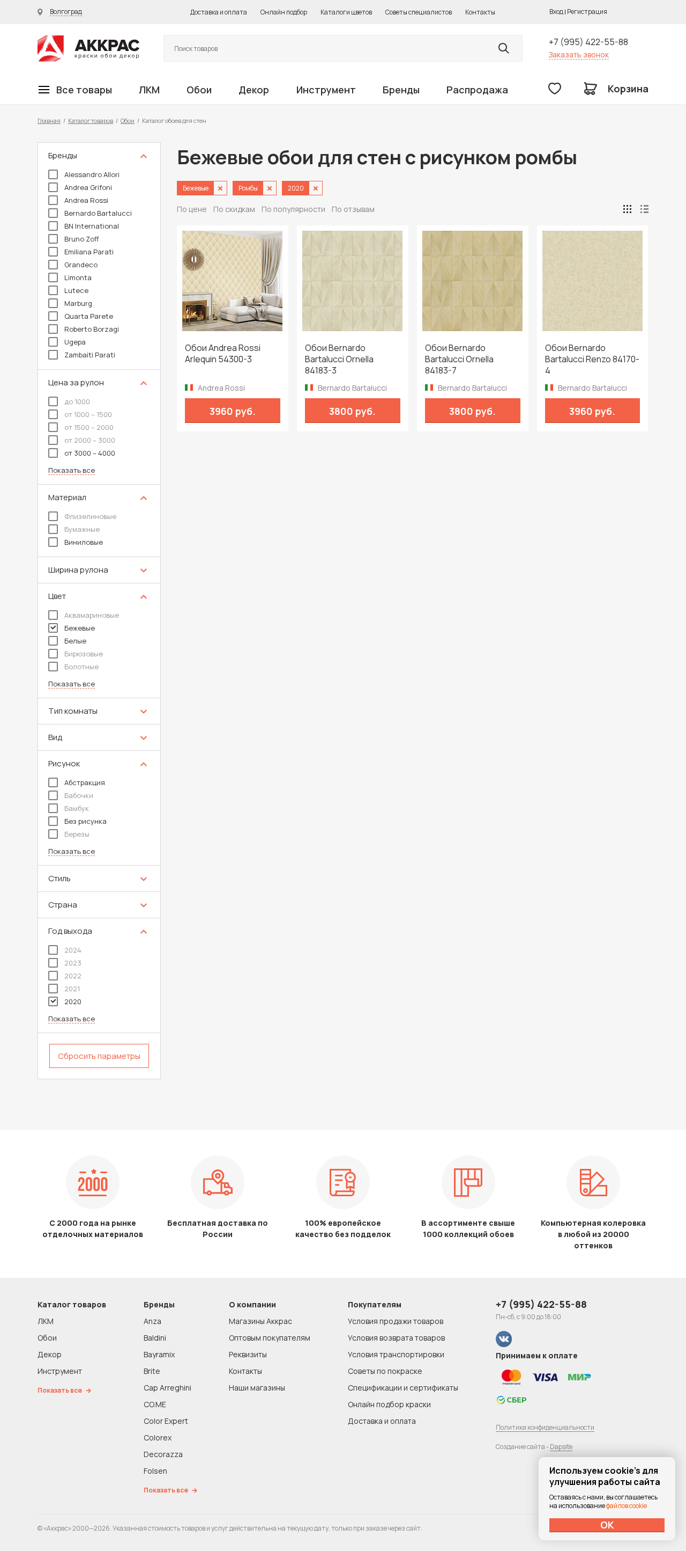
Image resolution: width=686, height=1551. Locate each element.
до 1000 (77, 401)
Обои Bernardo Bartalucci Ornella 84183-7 (459, 359)
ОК (607, 1524)
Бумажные (82, 529)
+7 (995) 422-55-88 (588, 42)
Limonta (78, 277)
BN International (91, 226)
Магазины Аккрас (260, 1321)
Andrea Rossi (86, 200)
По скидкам (234, 209)
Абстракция (84, 782)
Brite (152, 1371)
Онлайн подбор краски (389, 1404)
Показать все (71, 470)
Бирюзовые (83, 654)
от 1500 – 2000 (89, 427)
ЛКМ (149, 89)
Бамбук (76, 808)
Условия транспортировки (396, 1354)
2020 (72, 1001)
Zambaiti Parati (89, 355)
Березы (77, 834)
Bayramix (159, 1354)
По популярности (293, 209)
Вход (556, 11)
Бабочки (78, 795)
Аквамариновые (91, 615)
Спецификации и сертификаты (403, 1387)
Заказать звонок (579, 54)
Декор (253, 89)
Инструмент (326, 89)
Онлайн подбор (283, 12)
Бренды (401, 89)
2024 (72, 950)
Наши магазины (257, 1387)
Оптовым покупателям (269, 1338)
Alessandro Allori (92, 174)
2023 (72, 963)
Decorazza (163, 1454)
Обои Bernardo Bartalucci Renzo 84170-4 (592, 359)
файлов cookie (626, 1505)
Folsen (155, 1471)
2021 (72, 988)
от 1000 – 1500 (88, 414)
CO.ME (155, 1404)
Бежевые (79, 628)
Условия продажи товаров (395, 1321)
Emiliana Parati (89, 252)
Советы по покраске (385, 1371)
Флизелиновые (90, 516)
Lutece (76, 290)
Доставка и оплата (218, 12)
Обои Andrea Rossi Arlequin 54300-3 (222, 353)
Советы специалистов (418, 12)
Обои (199, 89)
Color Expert (166, 1421)
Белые (75, 641)
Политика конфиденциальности (545, 1427)
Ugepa (75, 342)
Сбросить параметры (99, 1056)
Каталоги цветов (346, 12)
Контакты (480, 12)
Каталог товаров (90, 120)
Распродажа (477, 89)
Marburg (78, 303)
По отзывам (353, 209)
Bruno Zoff (81, 239)
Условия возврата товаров (396, 1338)
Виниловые (83, 542)
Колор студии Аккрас (88, 48)
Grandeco (81, 264)
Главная (49, 120)
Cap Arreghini (167, 1387)
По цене (192, 209)
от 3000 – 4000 (89, 453)
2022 (72, 976)
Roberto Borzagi (91, 329)
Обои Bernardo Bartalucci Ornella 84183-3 (339, 359)
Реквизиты (248, 1354)
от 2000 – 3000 (89, 440)
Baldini (155, 1338)
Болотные (81, 666)
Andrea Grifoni (88, 187)
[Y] (503, 48)
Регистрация (587, 11)
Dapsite (561, 1446)
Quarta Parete (88, 316)
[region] (99, 611)
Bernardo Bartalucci (98, 213)
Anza (152, 1321)
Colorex (158, 1437)
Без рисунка (85, 821)
